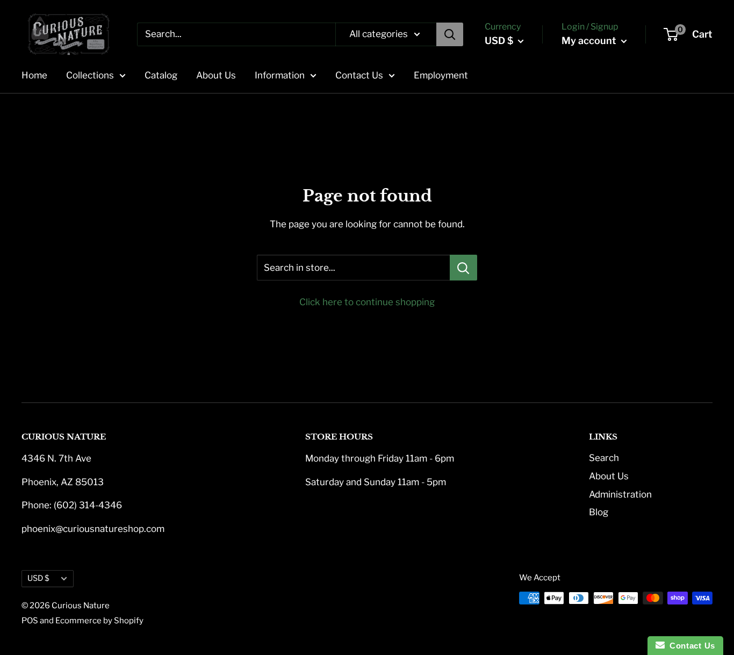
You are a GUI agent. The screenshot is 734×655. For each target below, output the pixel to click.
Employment (441, 75)
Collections (90, 75)
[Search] (449, 34)
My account (590, 40)
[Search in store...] (463, 267)
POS (29, 620)
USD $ (38, 578)
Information (280, 75)
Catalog (161, 75)
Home (34, 75)
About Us (216, 75)
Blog (598, 512)
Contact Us (359, 75)
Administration (620, 494)
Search (604, 457)
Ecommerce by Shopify (99, 620)
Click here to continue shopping (367, 302)
